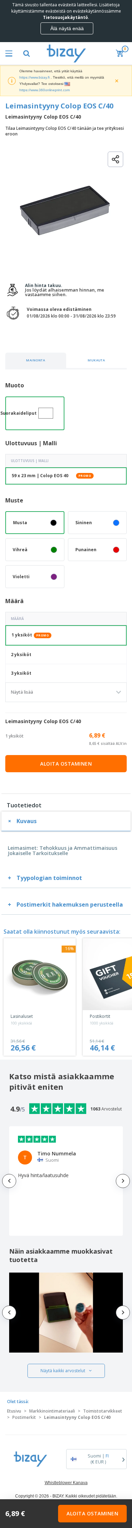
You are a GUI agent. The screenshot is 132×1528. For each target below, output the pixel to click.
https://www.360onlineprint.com (44, 90)
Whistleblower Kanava (66, 1482)
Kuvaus (27, 821)
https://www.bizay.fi (34, 77)
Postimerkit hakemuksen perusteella (70, 904)
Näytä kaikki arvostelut (62, 1371)
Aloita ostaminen (66, 763)
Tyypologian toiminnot (49, 878)
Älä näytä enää (67, 28)
